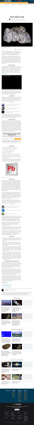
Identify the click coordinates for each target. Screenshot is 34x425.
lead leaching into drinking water (15, 262)
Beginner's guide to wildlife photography (26, 395)
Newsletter (20, 49)
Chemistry (17, 15)
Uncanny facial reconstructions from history (20, 400)
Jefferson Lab (17, 67)
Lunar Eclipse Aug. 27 (7, 4)
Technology (23, 2)
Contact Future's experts (12, 414)
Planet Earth (16, 2)
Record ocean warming (20, 4)
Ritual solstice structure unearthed (28, 4)
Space (20, 2)
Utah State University (8, 198)
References (23, 19)
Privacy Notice (3, 141)
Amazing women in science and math (20, 396)
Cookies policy (13, 415)
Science (13, 2)
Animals (3, 2)
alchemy (6, 242)
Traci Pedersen (13, 19)
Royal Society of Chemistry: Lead (6, 285)
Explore (27, 2)
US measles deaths (14, 4)
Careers (6, 417)
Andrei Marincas (6, 177)
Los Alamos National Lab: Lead (6, 284)
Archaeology (6, 2)
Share (3, 49)
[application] (12, 82)
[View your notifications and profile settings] (30, 1)
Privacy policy (7, 415)
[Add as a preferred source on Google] (17, 409)
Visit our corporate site (18, 407)
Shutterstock (9, 177)
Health (10, 2)
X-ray (4, 116)
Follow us (17, 49)
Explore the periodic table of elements (20, 398)
